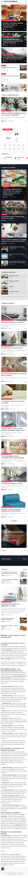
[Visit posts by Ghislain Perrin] (2, 409)
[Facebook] (7, 158)
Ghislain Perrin (6, 408)
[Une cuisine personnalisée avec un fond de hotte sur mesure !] (14, 364)
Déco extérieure (20, 858)
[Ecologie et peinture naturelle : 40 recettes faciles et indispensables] (14, 13)
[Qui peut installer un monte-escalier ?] (14, 338)
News (16, 20)
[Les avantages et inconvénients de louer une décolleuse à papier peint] (23, 574)
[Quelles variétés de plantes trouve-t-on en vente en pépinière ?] (14, 104)
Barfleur (24, 856)
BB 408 (6, 854)
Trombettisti (11, 865)
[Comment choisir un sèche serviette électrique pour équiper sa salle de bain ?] (14, 419)
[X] (19, 158)
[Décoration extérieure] (4, 292)
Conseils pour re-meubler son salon (11, 483)
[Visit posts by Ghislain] (3, 29)
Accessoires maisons (10, 858)
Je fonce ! (14, 540)
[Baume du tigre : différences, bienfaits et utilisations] (23, 628)
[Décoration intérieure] (4, 276)
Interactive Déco (13, 861)
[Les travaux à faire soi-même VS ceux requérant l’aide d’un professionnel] (4, 263)
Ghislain (6, 29)
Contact (7, 874)
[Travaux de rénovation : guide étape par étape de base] (23, 581)
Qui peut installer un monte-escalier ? (12, 348)
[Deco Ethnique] (2, 868)
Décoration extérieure (8, 37)
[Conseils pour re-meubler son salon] (14, 474)
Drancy (2, 858)
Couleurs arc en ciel (10, 859)
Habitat (3, 65)
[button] (2, 1)
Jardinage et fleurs (6, 110)
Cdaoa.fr (18, 859)
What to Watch (6, 559)
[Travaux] (4, 287)
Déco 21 (14, 856)
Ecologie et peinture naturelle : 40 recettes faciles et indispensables (13, 25)
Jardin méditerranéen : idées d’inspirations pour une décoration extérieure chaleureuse (13, 41)
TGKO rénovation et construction (11, 863)
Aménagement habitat (14, 854)
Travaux (11, 286)
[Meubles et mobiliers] (4, 282)
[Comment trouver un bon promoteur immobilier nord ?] (4, 249)
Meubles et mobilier (8, 303)
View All (25, 558)
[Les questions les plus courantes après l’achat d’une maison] (14, 208)
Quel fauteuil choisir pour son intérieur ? (13, 322)
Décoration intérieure (8, 20)
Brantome (18, 856)
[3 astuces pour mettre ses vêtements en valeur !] (14, 594)
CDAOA (2, 854)
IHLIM (9, 856)
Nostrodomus (4, 856)
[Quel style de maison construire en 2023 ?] (4, 256)
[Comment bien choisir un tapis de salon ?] (23, 76)
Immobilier (5, 186)
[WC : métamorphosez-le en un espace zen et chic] (23, 67)
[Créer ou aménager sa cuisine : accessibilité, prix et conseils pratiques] (14, 446)
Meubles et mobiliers (14, 281)
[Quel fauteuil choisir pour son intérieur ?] (14, 313)
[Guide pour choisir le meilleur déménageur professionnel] (23, 620)
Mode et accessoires (6, 601)
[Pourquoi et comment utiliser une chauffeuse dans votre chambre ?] (14, 500)
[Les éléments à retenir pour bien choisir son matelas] (14, 392)
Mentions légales (13, 874)
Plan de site (19, 874)
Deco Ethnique (10, 1)
